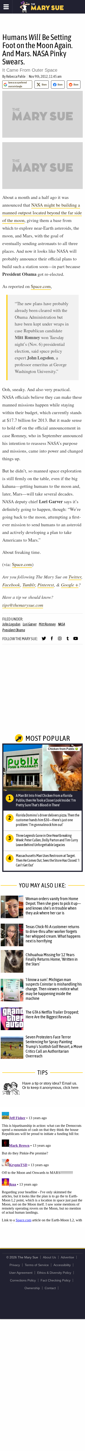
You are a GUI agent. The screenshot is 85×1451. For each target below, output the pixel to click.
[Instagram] (60, 640)
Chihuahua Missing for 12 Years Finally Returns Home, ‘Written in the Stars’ (52, 959)
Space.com (41, 286)
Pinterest (45, 584)
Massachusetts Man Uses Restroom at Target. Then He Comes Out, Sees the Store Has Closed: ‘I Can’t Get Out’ (47, 860)
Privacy (15, 1265)
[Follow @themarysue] (44, 640)
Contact (50, 1288)
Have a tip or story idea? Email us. (49, 1083)
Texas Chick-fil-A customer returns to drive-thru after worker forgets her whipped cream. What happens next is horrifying (53, 933)
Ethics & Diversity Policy (54, 1272)
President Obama (13, 630)
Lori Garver (29, 624)
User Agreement (20, 1272)
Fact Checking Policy (55, 1280)
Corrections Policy (23, 1280)
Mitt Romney (47, 624)
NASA (61, 624)
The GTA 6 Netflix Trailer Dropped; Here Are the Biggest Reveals (52, 1014)
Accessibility (62, 1265)
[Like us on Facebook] (52, 640)
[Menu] (6, 7)
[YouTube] (76, 640)
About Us (49, 1257)
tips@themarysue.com (22, 605)
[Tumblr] (68, 640)
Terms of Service (37, 1265)
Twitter (74, 577)
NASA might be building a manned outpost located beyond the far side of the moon (42, 212)
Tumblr (28, 584)
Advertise (67, 1257)
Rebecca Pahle (15, 76)
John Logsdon (11, 624)
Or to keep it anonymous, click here (50, 1088)
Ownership (32, 1288)
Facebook (11, 584)
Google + (69, 584)
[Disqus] (42, 1166)
